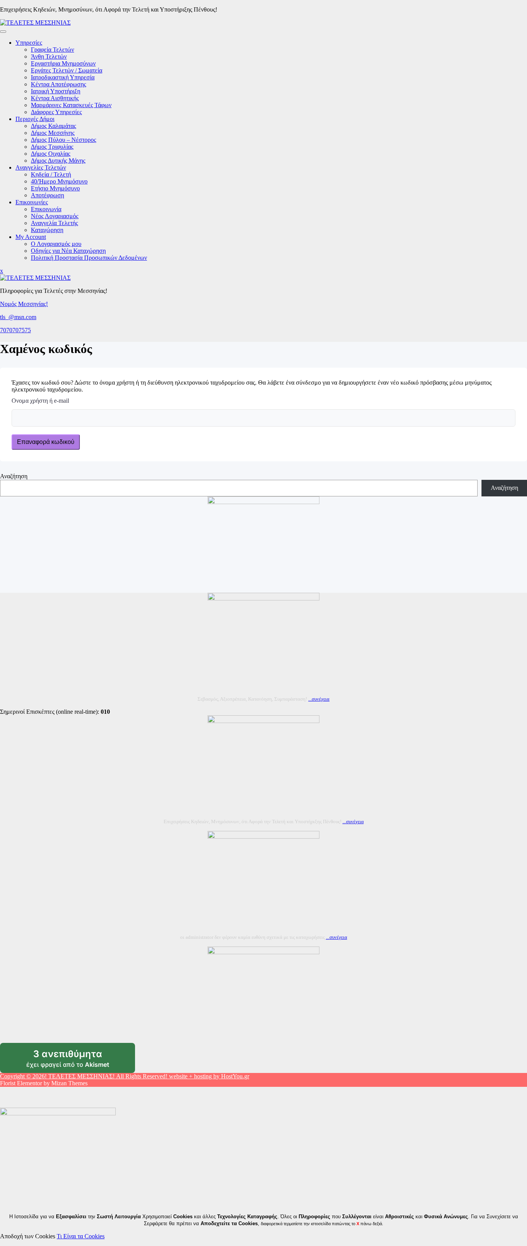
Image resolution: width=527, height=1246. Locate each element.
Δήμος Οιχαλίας (50, 153)
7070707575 (15, 330)
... (318, 699)
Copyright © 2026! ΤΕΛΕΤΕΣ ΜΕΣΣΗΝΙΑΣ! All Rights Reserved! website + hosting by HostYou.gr (124, 1076)
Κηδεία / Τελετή (51, 174)
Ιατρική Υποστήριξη (55, 91)
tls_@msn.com (18, 317)
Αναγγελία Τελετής (54, 223)
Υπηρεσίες (28, 42)
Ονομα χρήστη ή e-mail (40, 400)
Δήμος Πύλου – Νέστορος (63, 139)
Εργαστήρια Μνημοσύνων (63, 63)
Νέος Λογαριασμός (54, 216)
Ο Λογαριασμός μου (56, 243)
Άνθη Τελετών (49, 56)
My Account (30, 237)
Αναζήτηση (13, 476)
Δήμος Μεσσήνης (52, 132)
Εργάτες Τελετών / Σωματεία (66, 70)
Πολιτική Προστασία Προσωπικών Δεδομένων (89, 257)
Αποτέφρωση (47, 195)
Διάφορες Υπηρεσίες (56, 112)
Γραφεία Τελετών (52, 49)
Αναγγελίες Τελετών (40, 167)
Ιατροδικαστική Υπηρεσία (63, 77)
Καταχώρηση (47, 230)
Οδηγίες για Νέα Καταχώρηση (68, 250)
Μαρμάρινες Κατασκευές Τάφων (71, 105)
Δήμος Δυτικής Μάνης (58, 160)
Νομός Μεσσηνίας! (24, 304)
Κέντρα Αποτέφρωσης (58, 84)
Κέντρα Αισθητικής (55, 98)
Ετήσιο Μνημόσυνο (55, 188)
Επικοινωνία (46, 209)
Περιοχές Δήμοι (34, 119)
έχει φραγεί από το (80, 1060)
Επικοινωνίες (31, 202)
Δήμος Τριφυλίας (52, 146)
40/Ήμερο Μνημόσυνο (59, 181)
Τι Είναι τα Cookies (81, 1236)
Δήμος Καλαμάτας (53, 126)
